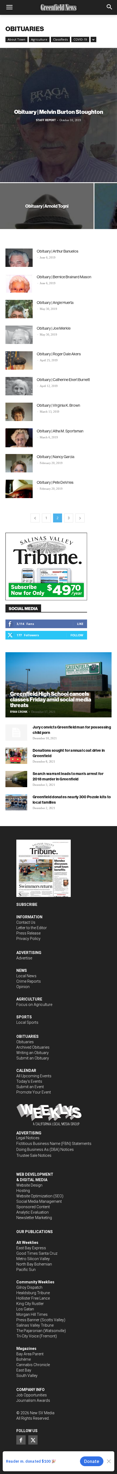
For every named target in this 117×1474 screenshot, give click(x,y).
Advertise (24, 958)
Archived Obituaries (33, 1047)
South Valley (27, 1375)
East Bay (23, 1370)
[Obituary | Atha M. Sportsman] (19, 437)
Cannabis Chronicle (33, 1365)
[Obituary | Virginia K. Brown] (19, 412)
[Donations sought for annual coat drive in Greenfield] (16, 756)
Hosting (23, 1190)
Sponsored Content (33, 1207)
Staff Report (46, 120)
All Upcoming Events (33, 1076)
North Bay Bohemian (34, 1264)
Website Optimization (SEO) (39, 1196)
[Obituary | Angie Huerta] (19, 309)
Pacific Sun (26, 1269)
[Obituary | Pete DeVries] (19, 489)
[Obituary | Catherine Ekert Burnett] (19, 386)
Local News (26, 976)
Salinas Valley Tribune (35, 1325)
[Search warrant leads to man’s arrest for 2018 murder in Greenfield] (16, 779)
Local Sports (27, 1022)
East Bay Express (31, 1248)
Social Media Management (39, 1201)
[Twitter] (33, 1440)
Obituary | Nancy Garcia (55, 456)
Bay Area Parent (30, 1354)
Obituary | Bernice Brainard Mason (64, 276)
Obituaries (25, 1042)
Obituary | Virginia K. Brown (58, 405)
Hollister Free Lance (33, 1298)
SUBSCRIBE (26, 904)
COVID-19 (80, 39)
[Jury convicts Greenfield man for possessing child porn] (16, 732)
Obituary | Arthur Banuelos (57, 251)
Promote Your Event (33, 1092)
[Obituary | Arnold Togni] (47, 218)
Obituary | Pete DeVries (55, 482)
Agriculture (39, 39)
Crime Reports (28, 981)
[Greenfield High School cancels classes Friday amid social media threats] (58, 684)
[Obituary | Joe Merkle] (19, 335)
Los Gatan (25, 1309)
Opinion (23, 987)
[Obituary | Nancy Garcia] (19, 463)
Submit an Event (30, 1087)
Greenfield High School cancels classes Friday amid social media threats (50, 699)
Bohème (23, 1359)
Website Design (29, 1185)
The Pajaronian (29, 1331)
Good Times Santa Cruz (36, 1253)
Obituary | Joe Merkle (53, 328)
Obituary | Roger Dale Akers (59, 354)
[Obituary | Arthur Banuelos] (19, 258)
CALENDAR (26, 1070)
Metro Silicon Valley (33, 1259)
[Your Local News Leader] (58, 7)
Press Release (28, 933)
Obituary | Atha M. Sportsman (60, 431)
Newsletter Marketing (34, 1217)
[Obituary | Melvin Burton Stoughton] (58, 115)
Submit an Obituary (32, 1058)
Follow (76, 635)
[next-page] (80, 518)
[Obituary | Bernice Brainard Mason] (19, 283)
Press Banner (27, 1320)
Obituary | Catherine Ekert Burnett (63, 379)
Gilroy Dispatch (29, 1287)
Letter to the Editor (31, 928)
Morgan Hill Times (32, 1314)
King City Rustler (30, 1303)
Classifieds (60, 39)
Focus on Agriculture (34, 1004)
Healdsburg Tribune (33, 1293)
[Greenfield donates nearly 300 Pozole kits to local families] (16, 802)
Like (80, 624)
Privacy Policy (28, 938)
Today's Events (29, 1081)
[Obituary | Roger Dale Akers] (19, 360)
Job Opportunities (31, 1395)
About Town (16, 39)
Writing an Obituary (32, 1053)
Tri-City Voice (27, 1336)
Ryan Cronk (18, 712)
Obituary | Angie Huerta (55, 302)
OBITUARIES (27, 1036)
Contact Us (25, 922)
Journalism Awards (33, 1400)
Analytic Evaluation (32, 1212)
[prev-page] (35, 518)
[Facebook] (21, 1440)
